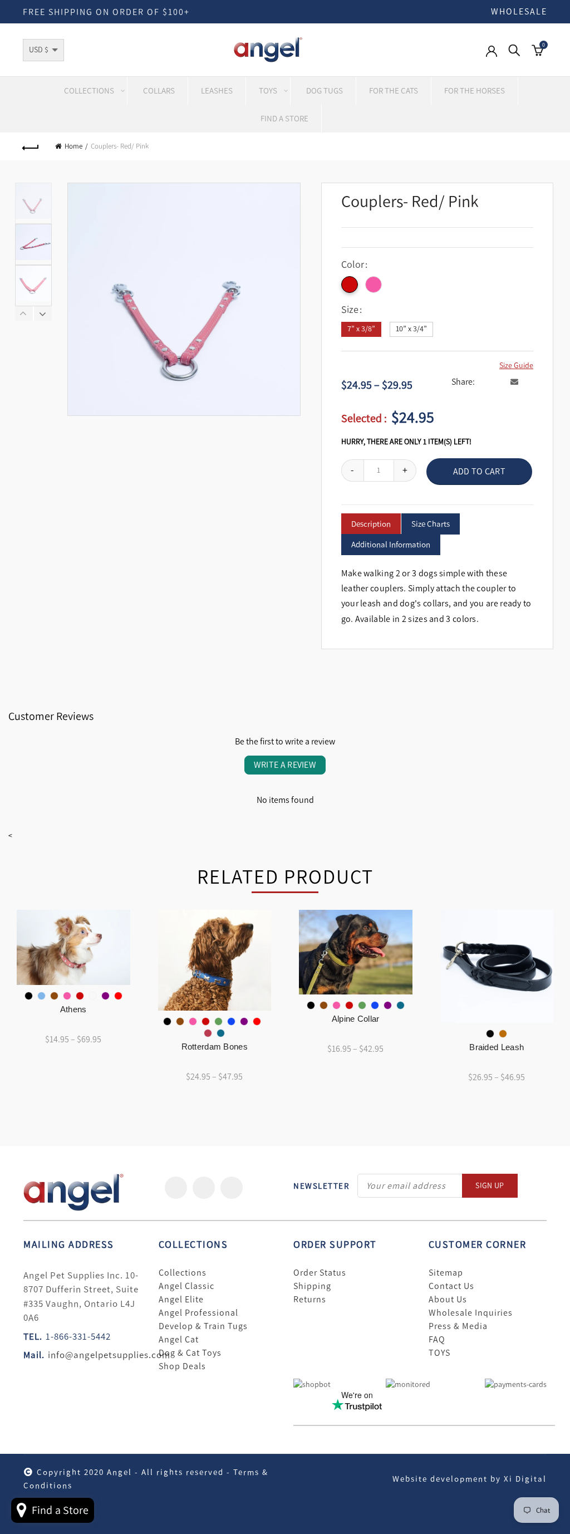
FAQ (437, 1339)
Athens (73, 1009)
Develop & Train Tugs (203, 1326)
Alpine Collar (356, 1018)
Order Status (319, 1272)
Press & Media (458, 1326)
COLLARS (159, 91)
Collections (89, 91)
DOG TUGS (324, 91)
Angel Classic (186, 1286)
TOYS (439, 1353)
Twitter (204, 1188)
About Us (448, 1299)
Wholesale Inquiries (471, 1312)
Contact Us (451, 1286)
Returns (309, 1299)
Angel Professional (198, 1312)
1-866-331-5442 (78, 1336)
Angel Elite (181, 1299)
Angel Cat (179, 1339)
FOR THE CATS (393, 91)
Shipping (312, 1286)
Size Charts (430, 524)
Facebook (176, 1188)
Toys (268, 91)
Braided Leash (496, 1047)
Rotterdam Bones (214, 1046)
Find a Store (284, 119)
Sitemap (446, 1272)
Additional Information (390, 545)
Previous (24, 313)
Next (42, 313)
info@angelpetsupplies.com (109, 1354)
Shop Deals (182, 1366)
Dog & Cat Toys (190, 1353)
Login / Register (491, 56)
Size (349, 310)
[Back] (31, 146)
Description (371, 524)
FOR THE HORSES (474, 91)
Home (73, 146)
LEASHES (217, 91)
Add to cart (479, 471)
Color (352, 265)
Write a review (285, 764)
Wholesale (519, 11)
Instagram (231, 1188)
